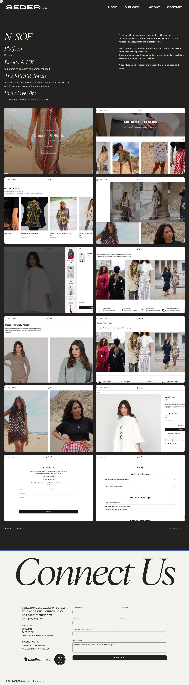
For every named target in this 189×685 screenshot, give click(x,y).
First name (77, 607)
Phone (124, 618)
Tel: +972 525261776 (32, 619)
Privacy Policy (30, 642)
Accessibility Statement (36, 649)
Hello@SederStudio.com (37, 615)
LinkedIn (27, 629)
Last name (125, 607)
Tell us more (77, 640)
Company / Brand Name (83, 629)
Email (75, 618)
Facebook (28, 632)
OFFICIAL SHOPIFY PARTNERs (37, 635)
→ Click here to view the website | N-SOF (26, 99)
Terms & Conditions (33, 645)
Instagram (28, 625)
